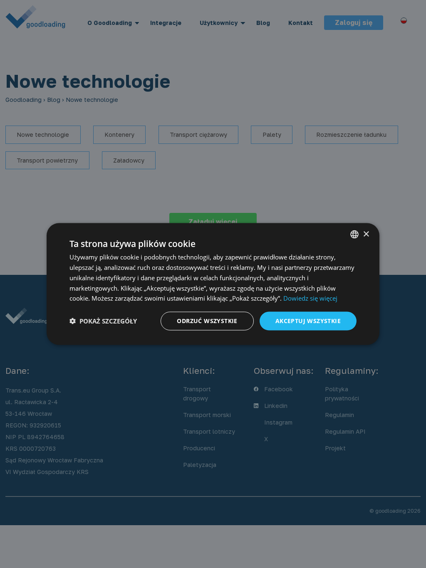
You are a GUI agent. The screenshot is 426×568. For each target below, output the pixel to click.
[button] (103, 321)
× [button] (366, 234)
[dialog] (213, 284)
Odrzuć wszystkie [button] (207, 321)
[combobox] (354, 234)
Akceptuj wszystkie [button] (308, 321)
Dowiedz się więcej (310, 298)
